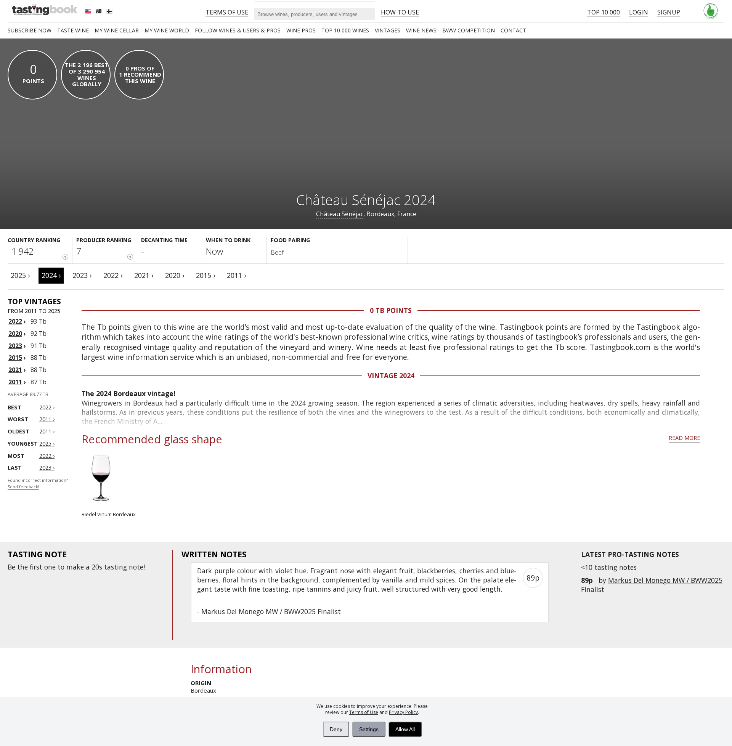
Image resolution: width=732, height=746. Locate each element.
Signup (668, 12)
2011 (15, 382)
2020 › (174, 275)
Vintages (387, 30)
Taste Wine (73, 30)
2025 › (20, 275)
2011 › (236, 275)
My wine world (166, 30)
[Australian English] (99, 12)
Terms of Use (363, 712)
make (75, 566)
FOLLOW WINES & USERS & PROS (238, 30)
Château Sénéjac (339, 214)
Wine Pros (301, 30)
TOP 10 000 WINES (345, 30)
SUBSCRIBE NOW (29, 30)
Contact (513, 30)
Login (638, 12)
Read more (684, 437)
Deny (336, 729)
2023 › (82, 275)
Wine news (421, 30)
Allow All (405, 729)
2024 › (51, 275)
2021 (15, 370)
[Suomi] (110, 12)
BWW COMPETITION (468, 30)
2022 (15, 321)
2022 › (112, 275)
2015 (15, 357)
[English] (88, 12)
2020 (15, 333)
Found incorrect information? (38, 483)
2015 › (205, 275)
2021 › (143, 275)
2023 (15, 346)
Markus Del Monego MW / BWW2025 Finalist (271, 611)
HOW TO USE (400, 12)
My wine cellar (117, 30)
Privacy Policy (403, 712)
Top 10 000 (603, 12)
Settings (369, 729)
